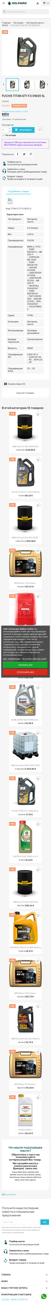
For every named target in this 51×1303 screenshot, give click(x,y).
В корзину (23, 129)
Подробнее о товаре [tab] (18, 191)
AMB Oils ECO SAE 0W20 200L (25, 446)
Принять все (25, 665)
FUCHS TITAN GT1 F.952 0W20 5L (25, 492)
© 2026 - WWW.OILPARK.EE (15, 1299)
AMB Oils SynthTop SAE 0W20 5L (25, 1038)
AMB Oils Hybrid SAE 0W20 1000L (25, 765)
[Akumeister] (25, 1194)
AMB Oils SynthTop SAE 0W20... (25, 537)
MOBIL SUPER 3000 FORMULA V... (25, 720)
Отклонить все (25, 672)
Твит (24, 154)
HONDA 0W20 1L (25, 1130)
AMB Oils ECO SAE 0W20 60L (25, 902)
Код (8, 208)
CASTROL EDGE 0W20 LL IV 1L (25, 856)
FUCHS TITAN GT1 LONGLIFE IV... (25, 811)
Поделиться (17, 154)
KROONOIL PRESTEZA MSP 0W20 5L (25, 947)
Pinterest (30, 154)
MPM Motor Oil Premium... (25, 583)
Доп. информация (11, 658)
